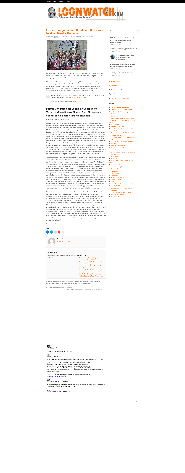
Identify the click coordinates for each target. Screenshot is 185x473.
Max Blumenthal (115, 154)
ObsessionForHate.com (117, 169)
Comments (126, 37)
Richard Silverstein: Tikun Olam (120, 177)
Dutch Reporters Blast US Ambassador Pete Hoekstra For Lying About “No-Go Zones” (122, 65)
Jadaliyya (113, 143)
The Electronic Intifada (117, 194)
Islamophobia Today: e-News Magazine (122, 141)
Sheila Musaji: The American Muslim (121, 188)
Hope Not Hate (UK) (116, 135)
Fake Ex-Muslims (116, 131)
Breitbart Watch (115, 114)
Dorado (50, 37)
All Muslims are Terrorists (74, 281)
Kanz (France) (115, 150)
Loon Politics (73, 37)
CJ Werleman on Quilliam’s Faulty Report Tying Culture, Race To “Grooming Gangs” (125, 57)
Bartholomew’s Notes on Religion (120, 112)
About (54, 1)
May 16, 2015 (77, 101)
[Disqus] (76, 317)
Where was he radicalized (81, 283)
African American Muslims (56, 281)
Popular (112, 37)
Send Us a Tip (69, 1)
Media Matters (115, 156)
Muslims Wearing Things (118, 167)
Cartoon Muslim (115, 116)
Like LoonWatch (114, 81)
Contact (61, 1)
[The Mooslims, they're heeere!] (86, 20)
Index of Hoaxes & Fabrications (120, 99)
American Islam (88, 281)
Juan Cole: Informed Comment (119, 148)
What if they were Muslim (64, 283)
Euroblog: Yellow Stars (117, 126)
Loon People (65, 37)
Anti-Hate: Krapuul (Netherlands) (120, 107)
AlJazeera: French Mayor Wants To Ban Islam (59, 287)
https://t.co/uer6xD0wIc (79, 97)
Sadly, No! (114, 182)
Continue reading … (53, 224)
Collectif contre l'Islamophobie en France (122, 118)
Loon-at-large (89, 37)
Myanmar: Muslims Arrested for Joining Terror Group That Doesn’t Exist (86, 290)
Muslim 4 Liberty (115, 165)
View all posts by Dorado (64, 241)
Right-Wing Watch (116, 179)
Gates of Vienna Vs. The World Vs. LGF (122, 133)
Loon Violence (81, 37)
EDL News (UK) (115, 124)
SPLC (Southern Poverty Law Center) (121, 192)
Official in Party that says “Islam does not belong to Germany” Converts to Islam (123, 49)
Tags (132, 37)
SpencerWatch (115, 190)
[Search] (136, 31)
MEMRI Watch (115, 158)
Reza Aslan (114, 175)
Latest (119, 37)
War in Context (115, 196)
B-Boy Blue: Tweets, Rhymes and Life (121, 110)
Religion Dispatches (116, 173)
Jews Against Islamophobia (118, 146)
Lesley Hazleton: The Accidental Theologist (123, 152)
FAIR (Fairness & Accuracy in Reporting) (122, 129)
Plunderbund (114, 171)
